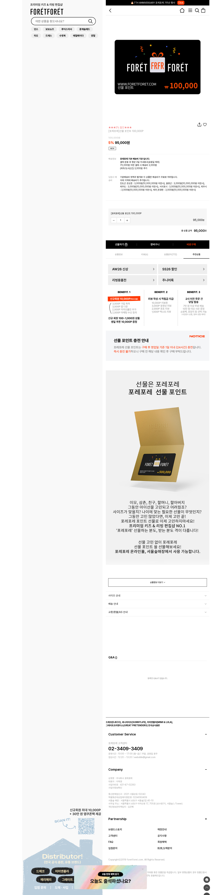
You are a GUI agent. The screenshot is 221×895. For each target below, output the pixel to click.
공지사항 (162, 835)
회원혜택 (162, 841)
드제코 (40, 871)
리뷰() (144, 254)
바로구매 (191, 244)
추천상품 (196, 254)
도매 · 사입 (61, 887)
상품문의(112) (170, 254)
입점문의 (112, 848)
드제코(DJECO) (113, 722)
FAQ (110, 841)
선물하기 (120, 244)
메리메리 (45, 879)
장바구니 (155, 244)
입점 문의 (40, 887)
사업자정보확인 (115, 787)
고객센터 (112, 835)
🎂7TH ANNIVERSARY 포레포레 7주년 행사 (157, 2)
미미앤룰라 (62, 871)
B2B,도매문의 (165, 848)
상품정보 (119, 254)
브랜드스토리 (115, 829)
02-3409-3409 (125, 748)
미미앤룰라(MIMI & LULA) (159, 722)
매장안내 (162, 829)
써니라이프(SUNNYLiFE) (134, 722)
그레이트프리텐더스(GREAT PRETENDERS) (127, 725)
